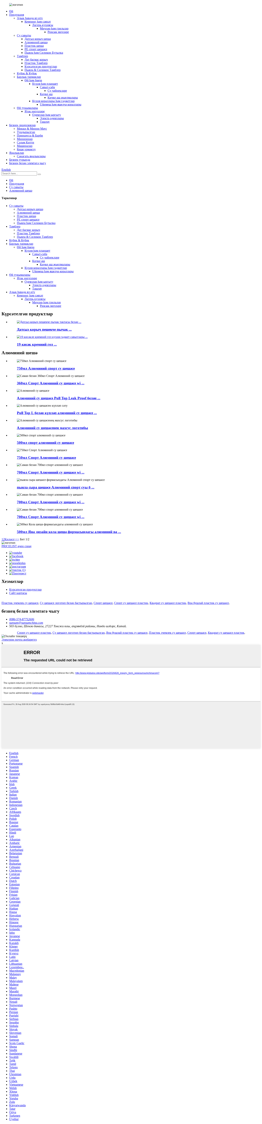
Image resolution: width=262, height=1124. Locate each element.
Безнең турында (19, 159)
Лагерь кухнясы (42, 25)
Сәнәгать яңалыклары (31, 156)
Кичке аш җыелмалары (63, 97)
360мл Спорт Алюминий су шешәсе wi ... (50, 383)
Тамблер (22, 56)
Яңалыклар (16, 152)
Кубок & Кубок (27, 73)
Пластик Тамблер (36, 63)
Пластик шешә (34, 45)
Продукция (16, 14)
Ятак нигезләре (35, 111)
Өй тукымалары (27, 108)
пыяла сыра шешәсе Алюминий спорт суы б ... (55, 487)
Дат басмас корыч (36, 59)
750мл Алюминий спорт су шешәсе (46, 368)
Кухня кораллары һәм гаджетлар (53, 101)
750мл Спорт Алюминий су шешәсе (46, 458)
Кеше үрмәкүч (26, 149)
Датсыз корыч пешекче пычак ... (44, 329)
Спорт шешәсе (103, 603)
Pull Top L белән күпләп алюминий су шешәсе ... (57, 413)
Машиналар (24, 146)
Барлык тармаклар (29, 76)
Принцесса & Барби (30, 135)
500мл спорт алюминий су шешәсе (45, 443)
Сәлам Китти (25, 142)
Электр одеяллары (52, 118)
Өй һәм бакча (33, 80)
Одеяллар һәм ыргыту (46, 114)
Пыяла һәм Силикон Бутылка (44, 52)
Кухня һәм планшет (45, 83)
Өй (11, 11)
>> (17, 539)
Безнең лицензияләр (22, 125)
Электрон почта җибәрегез (19, 639)
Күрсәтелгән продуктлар (41, 66)
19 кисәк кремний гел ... (37, 344)
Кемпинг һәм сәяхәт (38, 21)
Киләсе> (10, 539)
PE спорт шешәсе (36, 49)
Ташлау (45, 121)
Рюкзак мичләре (58, 32)
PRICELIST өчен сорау (17, 546)
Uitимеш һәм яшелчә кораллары (60, 104)
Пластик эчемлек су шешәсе (20, 603)
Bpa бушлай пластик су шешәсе (208, 603)
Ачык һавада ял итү (30, 18)
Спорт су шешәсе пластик (131, 603)
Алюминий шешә (36, 42)
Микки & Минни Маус (32, 128)
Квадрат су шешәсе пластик (168, 603)
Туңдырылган (26, 132)
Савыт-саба (47, 87)
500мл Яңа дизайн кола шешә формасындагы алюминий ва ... (69, 532)
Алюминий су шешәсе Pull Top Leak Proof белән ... (58, 398)
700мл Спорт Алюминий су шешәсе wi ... (50, 472)
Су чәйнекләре (57, 90)
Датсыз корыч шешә (38, 38)
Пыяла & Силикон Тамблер (43, 70)
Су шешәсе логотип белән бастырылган (66, 603)
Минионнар (25, 139)
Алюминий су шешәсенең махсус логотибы (52, 428)
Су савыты (24, 35)
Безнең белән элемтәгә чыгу (27, 163)
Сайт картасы (18, 593)
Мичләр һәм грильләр (54, 28)
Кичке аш (46, 94)
